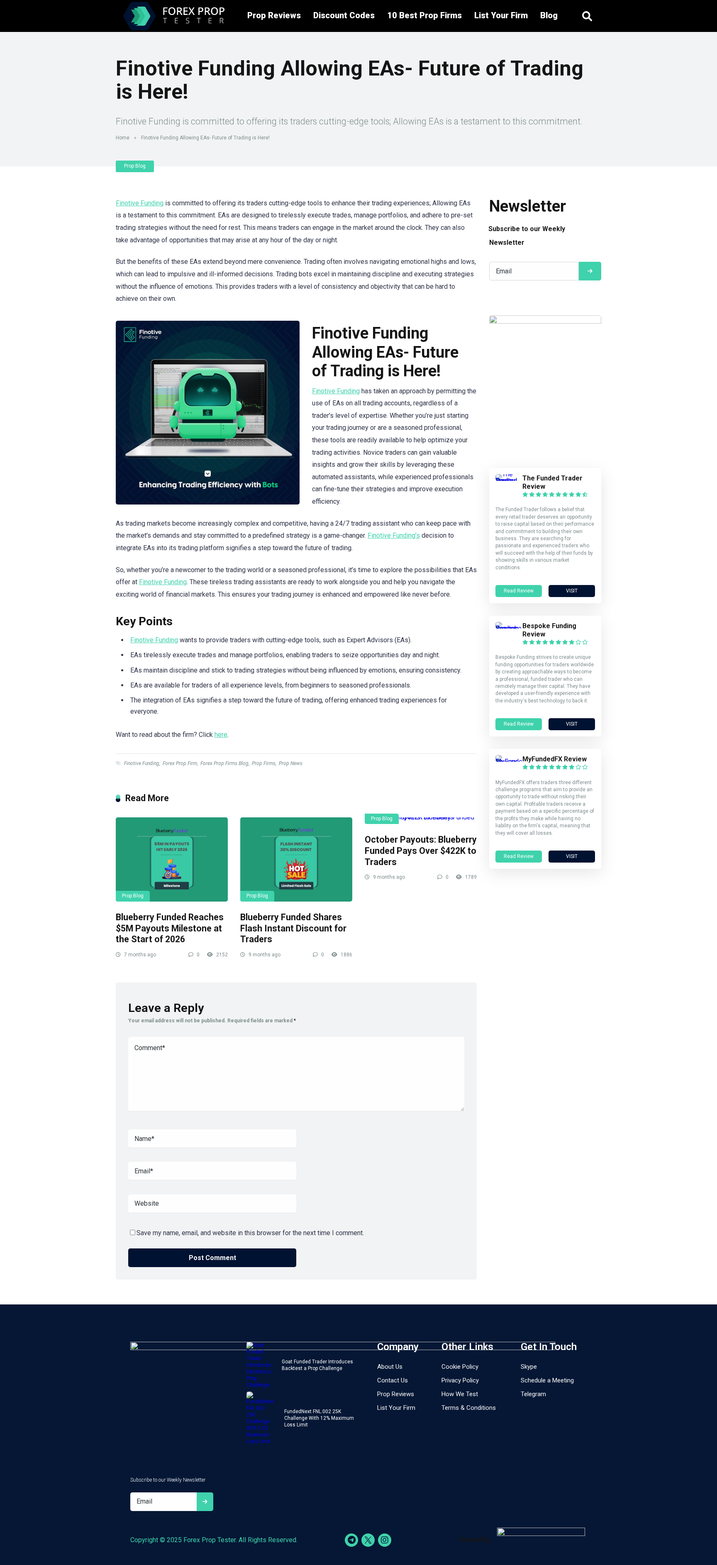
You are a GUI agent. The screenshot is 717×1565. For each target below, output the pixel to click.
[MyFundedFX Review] (508, 761)
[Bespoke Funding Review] (508, 628)
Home (122, 138)
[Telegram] (351, 1540)
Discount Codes (344, 15)
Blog (549, 15)
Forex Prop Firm (180, 763)
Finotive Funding (139, 203)
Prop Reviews (274, 15)
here (221, 735)
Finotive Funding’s (394, 535)
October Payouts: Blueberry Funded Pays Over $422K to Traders (421, 850)
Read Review (519, 591)
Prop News (290, 763)
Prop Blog (135, 166)
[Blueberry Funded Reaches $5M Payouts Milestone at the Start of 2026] (172, 859)
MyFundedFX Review (554, 759)
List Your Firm (501, 15)
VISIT (572, 591)
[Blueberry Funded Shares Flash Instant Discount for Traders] (296, 859)
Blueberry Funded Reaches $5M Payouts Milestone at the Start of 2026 (170, 928)
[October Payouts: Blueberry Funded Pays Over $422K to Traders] (421, 820)
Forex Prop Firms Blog (224, 763)
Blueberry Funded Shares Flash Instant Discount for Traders (293, 928)
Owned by (474, 1540)
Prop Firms (264, 763)
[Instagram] (384, 1540)
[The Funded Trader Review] (508, 481)
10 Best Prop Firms (424, 15)
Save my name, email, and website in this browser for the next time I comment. (250, 1233)
